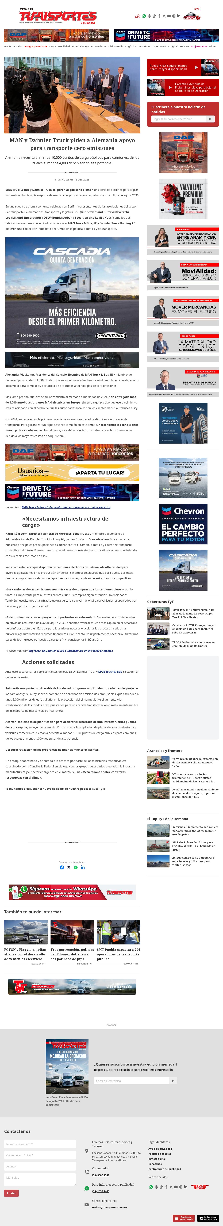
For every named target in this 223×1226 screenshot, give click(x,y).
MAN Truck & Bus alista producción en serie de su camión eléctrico (66, 507)
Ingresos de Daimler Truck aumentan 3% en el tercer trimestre (71, 651)
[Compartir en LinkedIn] (83, 867)
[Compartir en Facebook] (62, 867)
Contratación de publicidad (164, 1169)
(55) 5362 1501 (100, 1175)
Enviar (11, 1193)
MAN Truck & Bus (110, 672)
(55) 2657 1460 (100, 1191)
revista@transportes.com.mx (109, 1207)
